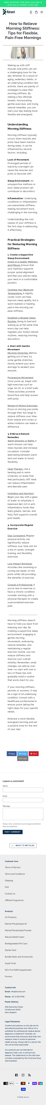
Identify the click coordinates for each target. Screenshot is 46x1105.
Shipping (9, 880)
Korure (26, 1097)
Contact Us (10, 893)
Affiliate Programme (14, 900)
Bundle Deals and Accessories (19, 956)
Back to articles (24, 845)
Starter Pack (10, 950)
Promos (8, 976)
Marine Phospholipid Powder (18, 930)
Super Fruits (10, 963)
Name (5, 786)
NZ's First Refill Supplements (18, 969)
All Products (10, 917)
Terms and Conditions (15, 873)
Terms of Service (12, 867)
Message (6, 806)
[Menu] (41, 12)
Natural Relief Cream (14, 936)
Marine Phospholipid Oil (16, 923)
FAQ (7, 887)
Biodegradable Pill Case (16, 943)
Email (5, 796)
